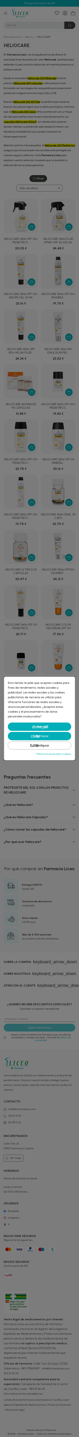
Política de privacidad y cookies (53, 754)
